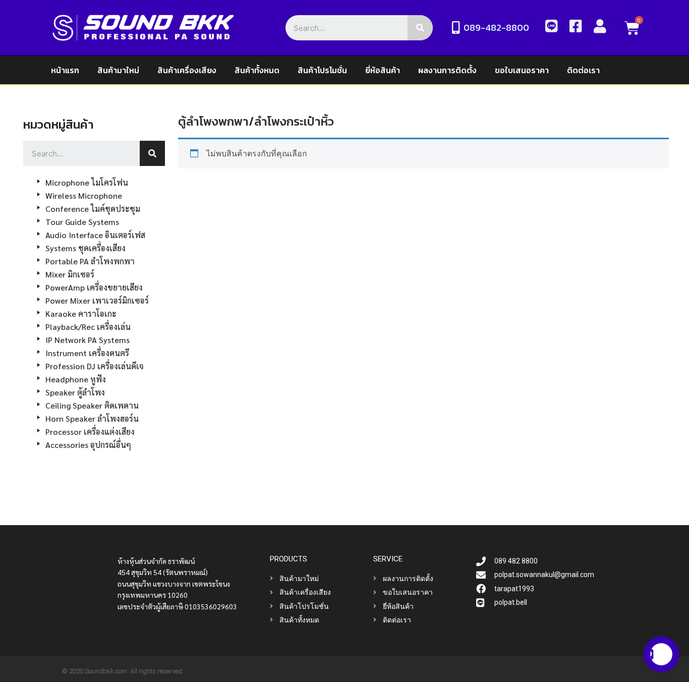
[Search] (420, 27)
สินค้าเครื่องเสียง (186, 70)
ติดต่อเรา (583, 70)
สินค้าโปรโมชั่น (322, 70)
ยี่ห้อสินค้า (382, 70)
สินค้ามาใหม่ (118, 70)
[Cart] (632, 28)
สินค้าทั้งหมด (257, 70)
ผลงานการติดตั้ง (447, 70)
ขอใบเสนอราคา (522, 70)
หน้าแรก (65, 70)
